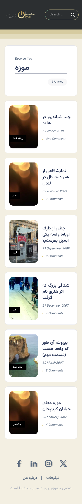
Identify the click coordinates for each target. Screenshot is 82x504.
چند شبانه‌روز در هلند (56, 120)
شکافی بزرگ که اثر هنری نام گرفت (55, 291)
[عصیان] (20, 15)
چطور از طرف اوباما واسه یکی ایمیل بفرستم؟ (56, 234)
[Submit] (72, 14)
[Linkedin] (33, 463)
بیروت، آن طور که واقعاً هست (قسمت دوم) (55, 348)
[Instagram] (48, 463)
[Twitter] (63, 463)
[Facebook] (19, 463)
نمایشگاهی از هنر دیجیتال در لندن (55, 177)
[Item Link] (23, 126)
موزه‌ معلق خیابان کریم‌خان (56, 406)
